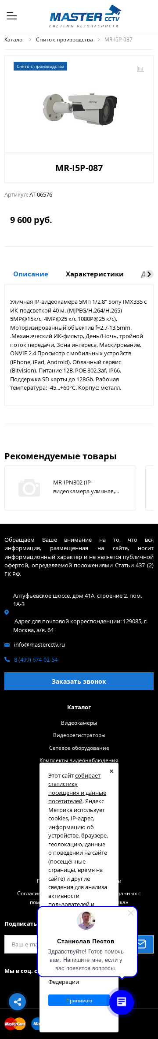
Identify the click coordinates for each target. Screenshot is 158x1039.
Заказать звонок (79, 681)
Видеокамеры (79, 722)
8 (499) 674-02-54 (35, 659)
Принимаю (79, 1000)
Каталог (79, 707)
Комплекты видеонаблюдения (79, 759)
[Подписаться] (140, 944)
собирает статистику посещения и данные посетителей (77, 788)
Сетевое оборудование (79, 747)
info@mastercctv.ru (39, 644)
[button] (149, 274)
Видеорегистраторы (79, 734)
